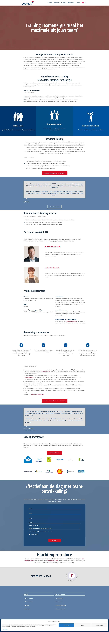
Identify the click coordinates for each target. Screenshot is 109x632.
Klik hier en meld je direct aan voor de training (54, 173)
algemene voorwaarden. (37, 394)
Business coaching (59, 598)
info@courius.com (45, 371)
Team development (59, 601)
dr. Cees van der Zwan (52, 246)
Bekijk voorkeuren (99, 625)
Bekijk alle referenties (54, 206)
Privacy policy (5, 629)
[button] (106, 621)
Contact (27, 605)
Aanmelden (54, 540)
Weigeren (83, 625)
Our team (28, 609)
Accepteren (66, 625)
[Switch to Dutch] (82, 2)
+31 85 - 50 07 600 (29, 598)
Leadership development (60, 609)
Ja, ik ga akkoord (34, 534)
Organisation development (61, 605)
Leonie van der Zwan (52, 268)
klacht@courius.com (52, 560)
